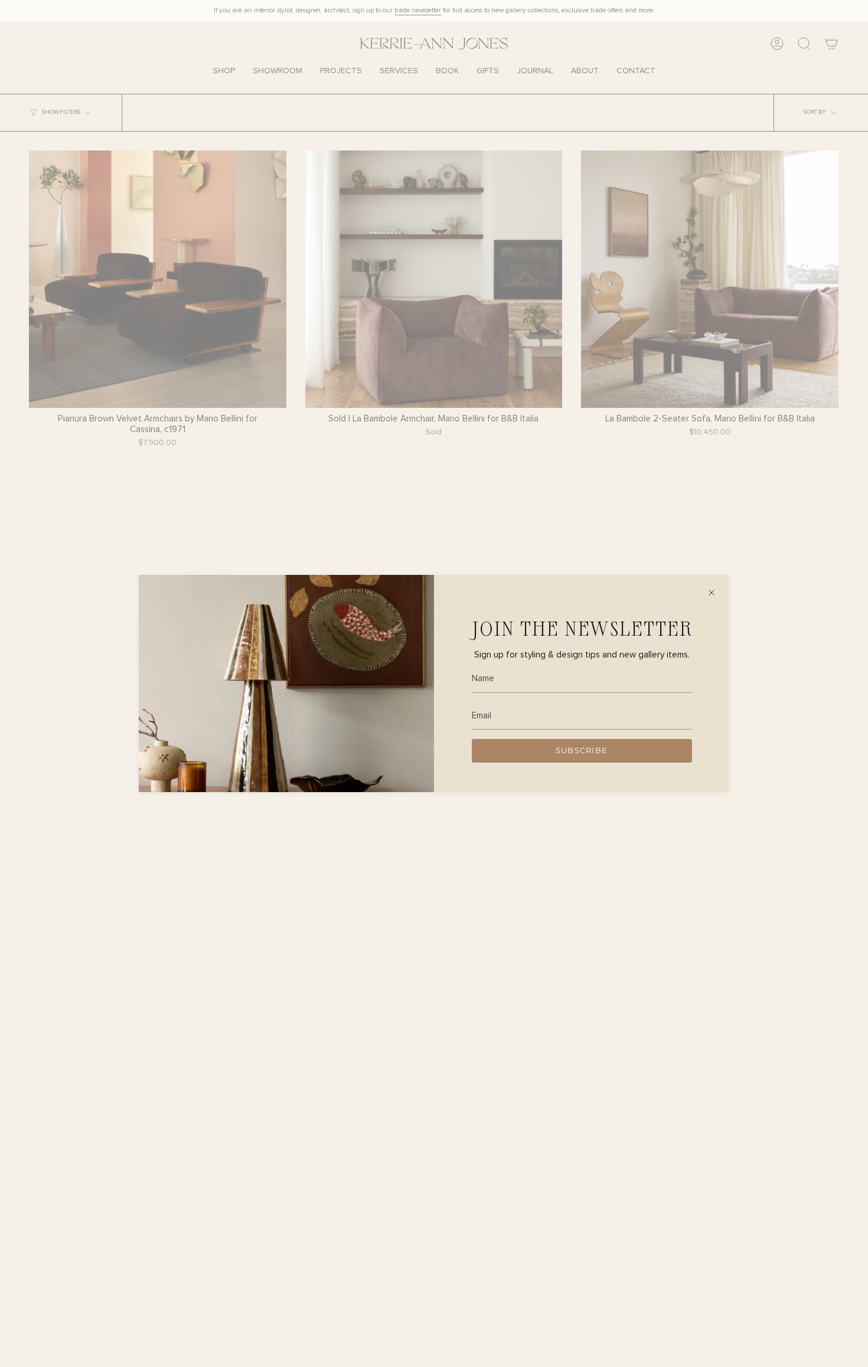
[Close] (711, 593)
